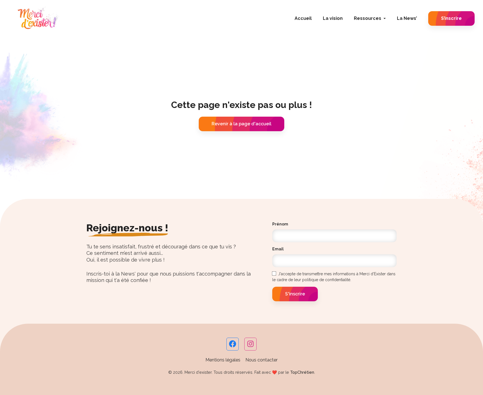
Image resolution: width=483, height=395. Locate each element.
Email (278, 249)
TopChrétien (302, 372)
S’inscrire (451, 18)
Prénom (280, 224)
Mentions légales (222, 360)
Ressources (367, 18)
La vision (333, 18)
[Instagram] (250, 346)
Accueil (303, 18)
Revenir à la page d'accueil (241, 123)
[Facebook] (232, 346)
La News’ (407, 18)
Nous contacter (261, 360)
